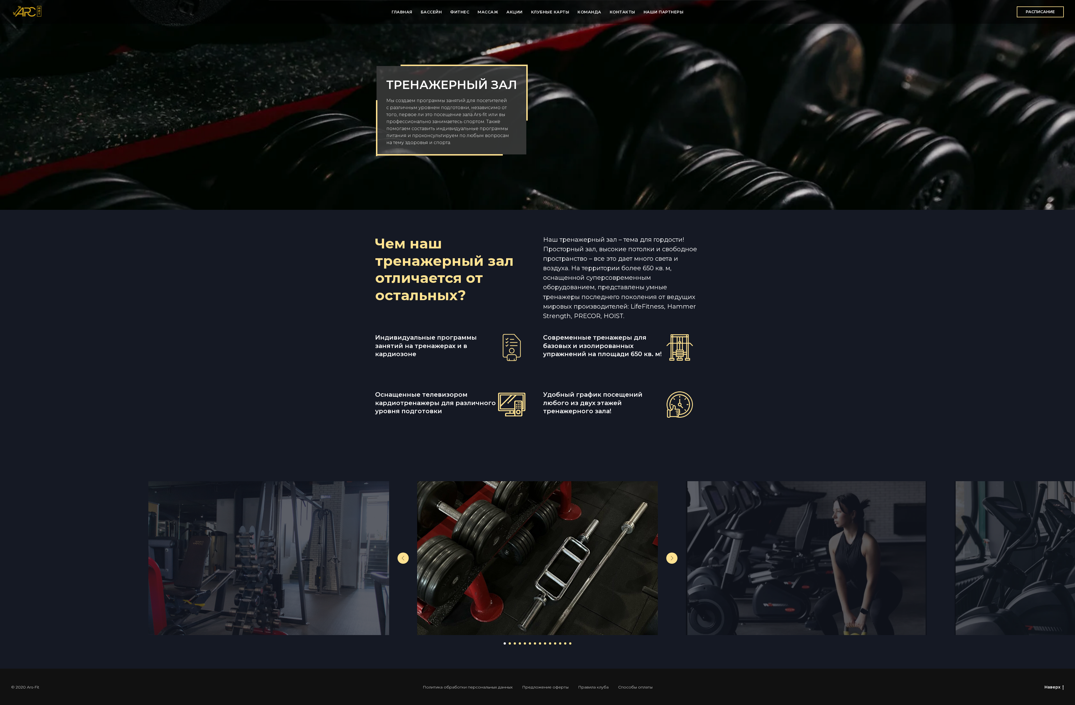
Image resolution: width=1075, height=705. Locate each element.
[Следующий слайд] (671, 558)
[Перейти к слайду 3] (515, 643)
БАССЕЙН (431, 12)
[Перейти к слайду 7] (535, 643)
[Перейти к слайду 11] (555, 643)
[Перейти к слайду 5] (525, 643)
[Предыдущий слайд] (403, 558)
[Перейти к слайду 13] (565, 643)
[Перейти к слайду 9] (545, 643)
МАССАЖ (488, 12)
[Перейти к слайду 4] (520, 643)
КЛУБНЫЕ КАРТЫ (550, 12)
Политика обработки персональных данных (468, 687)
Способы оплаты (635, 687)
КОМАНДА (589, 12)
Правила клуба (593, 687)
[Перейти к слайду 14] (570, 643)
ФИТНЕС (459, 12)
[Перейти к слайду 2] (510, 643)
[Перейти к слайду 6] (530, 643)
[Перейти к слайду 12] (560, 643)
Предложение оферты (545, 687)
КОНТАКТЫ (622, 12)
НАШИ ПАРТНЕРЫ (664, 12)
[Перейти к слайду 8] (540, 643)
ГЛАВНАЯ (402, 12)
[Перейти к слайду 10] (550, 643)
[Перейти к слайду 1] (505, 643)
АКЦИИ (514, 12)
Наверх (1052, 687)
